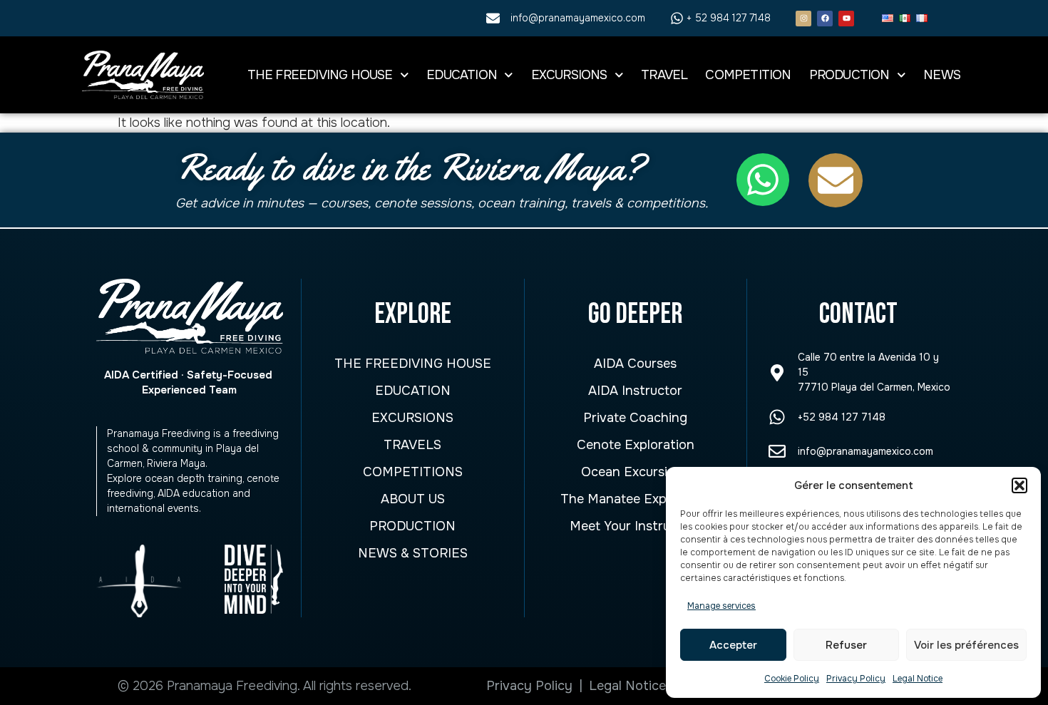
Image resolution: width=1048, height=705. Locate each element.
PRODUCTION (849, 75)
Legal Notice (917, 678)
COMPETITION (748, 75)
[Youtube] (846, 18)
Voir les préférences (966, 645)
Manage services (721, 606)
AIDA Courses (635, 363)
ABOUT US (413, 499)
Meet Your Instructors (636, 526)
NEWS (941, 75)
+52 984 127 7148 (841, 417)
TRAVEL (664, 75)
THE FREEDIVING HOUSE (320, 75)
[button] (1019, 485)
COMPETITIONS (413, 472)
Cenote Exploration (635, 445)
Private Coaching (635, 418)
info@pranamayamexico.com (865, 451)
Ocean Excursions (635, 472)
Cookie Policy (791, 678)
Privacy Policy (855, 678)
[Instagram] (803, 18)
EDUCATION (461, 75)
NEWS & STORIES (413, 553)
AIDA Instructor (635, 390)
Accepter (733, 645)
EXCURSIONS (569, 75)
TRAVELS (412, 445)
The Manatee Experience (635, 499)
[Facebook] (825, 18)
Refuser (846, 645)
